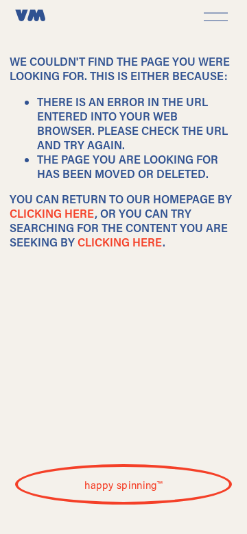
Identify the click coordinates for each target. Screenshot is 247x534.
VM (30, 16)
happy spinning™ (123, 485)
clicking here (52, 213)
